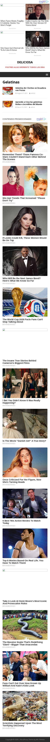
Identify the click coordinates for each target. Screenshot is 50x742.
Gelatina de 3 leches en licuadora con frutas (30, 89)
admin (33, 93)
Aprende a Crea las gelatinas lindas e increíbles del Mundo (28, 103)
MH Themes (40, 739)
